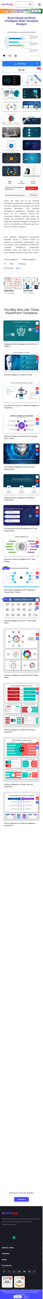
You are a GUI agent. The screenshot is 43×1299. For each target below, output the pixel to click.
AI (4, 264)
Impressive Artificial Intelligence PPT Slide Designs (19, 560)
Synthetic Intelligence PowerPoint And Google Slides (21, 676)
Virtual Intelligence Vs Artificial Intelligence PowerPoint (19, 824)
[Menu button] (39, 4)
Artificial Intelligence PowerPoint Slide (18, 375)
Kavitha (33, 183)
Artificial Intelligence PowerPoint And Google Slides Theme (20, 437)
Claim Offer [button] (36, 11)
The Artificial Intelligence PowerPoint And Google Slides (19, 468)
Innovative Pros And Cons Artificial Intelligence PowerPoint (21, 406)
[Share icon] (10, 56)
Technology (22, 264)
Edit (31, 69)
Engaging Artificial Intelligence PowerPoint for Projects (21, 345)
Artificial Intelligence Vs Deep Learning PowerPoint (18, 785)
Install (32, 188)
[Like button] (4, 56)
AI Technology (8, 268)
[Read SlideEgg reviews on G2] (7, 1265)
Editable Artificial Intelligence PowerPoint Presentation (19, 499)
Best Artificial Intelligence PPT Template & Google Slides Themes (19, 591)
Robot (12, 264)
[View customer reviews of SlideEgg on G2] (19, 1265)
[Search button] (30, 4)
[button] (37, 323)
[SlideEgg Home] (21, 1213)
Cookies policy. (23, 1294)
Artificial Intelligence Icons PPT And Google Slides (20, 622)
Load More (21, 1199)
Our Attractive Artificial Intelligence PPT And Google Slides (20, 529)
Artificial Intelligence (11, 259)
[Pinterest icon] (15, 56)
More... (19, 268)
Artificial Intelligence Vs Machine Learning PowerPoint (19, 731)
